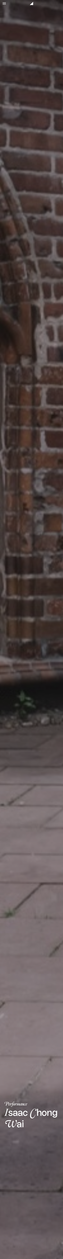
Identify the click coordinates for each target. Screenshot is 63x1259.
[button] (4, 3)
